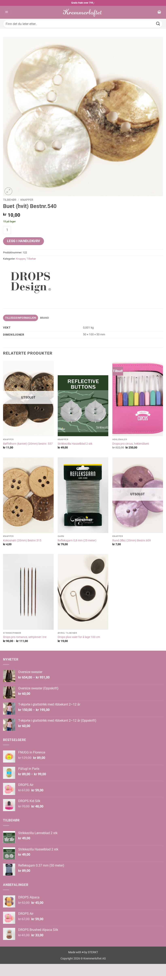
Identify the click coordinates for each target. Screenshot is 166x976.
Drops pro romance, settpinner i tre (24, 637)
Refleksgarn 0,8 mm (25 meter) (77, 540)
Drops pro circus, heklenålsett (130, 443)
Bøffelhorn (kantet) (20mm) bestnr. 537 (28, 443)
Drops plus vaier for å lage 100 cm (79, 637)
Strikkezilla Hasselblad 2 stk (75, 443)
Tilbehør (9, 199)
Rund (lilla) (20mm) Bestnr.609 (131, 540)
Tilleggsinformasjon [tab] (20, 317)
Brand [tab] (44, 317)
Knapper (26, 199)
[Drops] (31, 281)
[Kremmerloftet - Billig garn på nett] (83, 12)
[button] (6, 12)
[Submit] (158, 24)
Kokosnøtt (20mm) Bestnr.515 (22, 540)
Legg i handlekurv (23, 241)
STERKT (93, 952)
